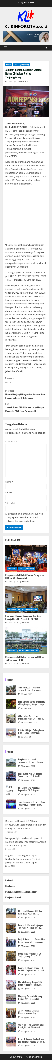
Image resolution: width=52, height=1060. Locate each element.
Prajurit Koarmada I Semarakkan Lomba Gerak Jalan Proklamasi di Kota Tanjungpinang (31, 940)
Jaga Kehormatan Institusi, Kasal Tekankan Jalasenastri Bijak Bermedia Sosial (31, 803)
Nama (9, 481)
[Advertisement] (26, 215)
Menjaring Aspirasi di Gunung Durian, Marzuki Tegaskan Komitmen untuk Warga (30, 997)
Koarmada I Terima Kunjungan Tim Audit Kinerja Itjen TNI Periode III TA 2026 (23, 617)
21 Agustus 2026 (28, 780)
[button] (5, 48)
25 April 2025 (26, 694)
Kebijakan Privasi (13, 897)
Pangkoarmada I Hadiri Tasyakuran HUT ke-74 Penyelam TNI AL (25, 658)
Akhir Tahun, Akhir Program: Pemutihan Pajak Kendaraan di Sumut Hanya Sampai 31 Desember (30, 717)
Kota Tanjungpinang (21, 65)
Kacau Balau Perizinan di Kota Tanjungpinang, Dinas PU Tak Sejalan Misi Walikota (30, 954)
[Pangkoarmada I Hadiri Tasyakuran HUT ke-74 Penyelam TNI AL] (26, 640)
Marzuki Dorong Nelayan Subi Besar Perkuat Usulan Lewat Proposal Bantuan (30, 983)
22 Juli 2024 (26, 736)
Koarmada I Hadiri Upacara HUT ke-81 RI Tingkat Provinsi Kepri (31, 969)
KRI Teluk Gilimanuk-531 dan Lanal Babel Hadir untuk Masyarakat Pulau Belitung (30, 912)
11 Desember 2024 (29, 722)
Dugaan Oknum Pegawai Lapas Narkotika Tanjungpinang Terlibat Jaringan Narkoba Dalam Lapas (22, 859)
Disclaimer (10, 886)
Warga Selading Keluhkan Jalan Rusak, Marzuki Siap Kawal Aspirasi (31, 1026)
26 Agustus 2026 (28, 766)
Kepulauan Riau (14, 609)
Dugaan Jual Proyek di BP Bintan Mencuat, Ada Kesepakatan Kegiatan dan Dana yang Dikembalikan (25, 825)
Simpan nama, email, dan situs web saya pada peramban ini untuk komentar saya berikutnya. (25, 517)
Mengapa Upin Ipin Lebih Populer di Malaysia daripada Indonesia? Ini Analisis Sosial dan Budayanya (25, 842)
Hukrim (8, 65)
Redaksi (8, 82)
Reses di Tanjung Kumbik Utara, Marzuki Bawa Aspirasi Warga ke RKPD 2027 (31, 1040)
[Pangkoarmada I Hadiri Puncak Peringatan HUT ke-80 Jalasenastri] (26, 558)
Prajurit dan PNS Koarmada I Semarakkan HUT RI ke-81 (30, 775)
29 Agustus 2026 (28, 917)
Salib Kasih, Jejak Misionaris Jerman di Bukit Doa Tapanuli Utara (30, 688)
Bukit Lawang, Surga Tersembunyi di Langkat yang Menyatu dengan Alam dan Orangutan (31, 703)
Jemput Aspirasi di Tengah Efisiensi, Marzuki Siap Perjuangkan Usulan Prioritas (30, 1011)
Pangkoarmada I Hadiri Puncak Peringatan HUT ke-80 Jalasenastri (24, 577)
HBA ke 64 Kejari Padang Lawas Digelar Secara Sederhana (31, 731)
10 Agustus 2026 (28, 1031)
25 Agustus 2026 (28, 946)
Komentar (11, 441)
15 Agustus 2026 (28, 808)
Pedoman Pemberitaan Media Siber (21, 891)
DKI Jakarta (12, 568)
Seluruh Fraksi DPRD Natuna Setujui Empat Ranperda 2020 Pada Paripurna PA (24, 407)
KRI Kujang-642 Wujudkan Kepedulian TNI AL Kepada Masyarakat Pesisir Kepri (29, 789)
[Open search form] (46, 47)
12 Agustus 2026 (28, 1003)
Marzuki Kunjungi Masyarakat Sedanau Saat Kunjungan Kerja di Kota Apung (25, 394)
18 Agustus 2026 (28, 974)
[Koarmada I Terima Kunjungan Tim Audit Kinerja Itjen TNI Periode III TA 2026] (26, 599)
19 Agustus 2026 (28, 794)
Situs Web (10, 503)
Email (8, 492)
